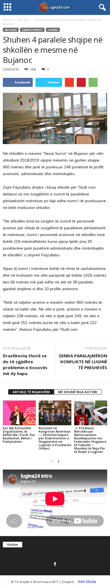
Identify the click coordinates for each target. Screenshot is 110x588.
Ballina (7, 20)
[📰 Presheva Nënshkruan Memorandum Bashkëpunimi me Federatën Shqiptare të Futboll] (90, 412)
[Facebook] (55, 564)
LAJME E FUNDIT (32, 30)
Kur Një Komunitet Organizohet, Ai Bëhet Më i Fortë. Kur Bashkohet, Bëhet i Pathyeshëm (19, 435)
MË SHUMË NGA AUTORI (78, 392)
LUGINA (53, 30)
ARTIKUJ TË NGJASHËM (31, 392)
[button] (101, 7)
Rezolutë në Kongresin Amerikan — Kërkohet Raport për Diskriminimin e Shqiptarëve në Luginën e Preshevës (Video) (55, 438)
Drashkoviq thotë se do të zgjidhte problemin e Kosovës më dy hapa (25, 364)
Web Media (87, 581)
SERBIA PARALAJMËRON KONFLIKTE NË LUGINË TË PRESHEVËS (83, 361)
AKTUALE (23, 20)
